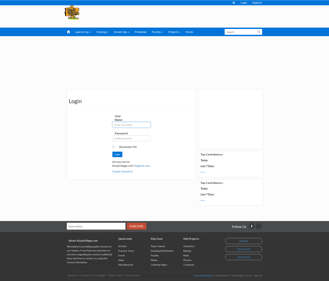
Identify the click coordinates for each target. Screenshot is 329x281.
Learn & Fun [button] (82, 31)
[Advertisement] (164, 62)
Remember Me (128, 146)
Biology (187, 250)
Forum (189, 31)
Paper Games (158, 246)
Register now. (142, 165)
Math (186, 255)
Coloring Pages (159, 264)
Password (118, 133)
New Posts (243, 257)
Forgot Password (122, 171)
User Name (118, 117)
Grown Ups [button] (121, 31)
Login (244, 2)
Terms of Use (132, 275)
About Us (73, 275)
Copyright (100, 275)
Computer (188, 264)
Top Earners (244, 249)
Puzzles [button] (156, 31)
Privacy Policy (115, 275)
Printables (141, 31)
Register (257, 2)
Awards (243, 240)
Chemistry (188, 246)
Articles (122, 246)
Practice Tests (126, 250)
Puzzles (155, 255)
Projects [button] (173, 31)
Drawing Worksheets (162, 250)
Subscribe (136, 226)
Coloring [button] (101, 31)
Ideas (121, 260)
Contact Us (86, 275)
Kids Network (125, 264)
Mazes (154, 260)
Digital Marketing (203, 275)
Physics (187, 260)
